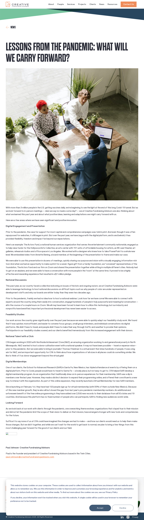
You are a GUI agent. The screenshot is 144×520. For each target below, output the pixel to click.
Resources (112, 4)
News (101, 4)
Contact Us (128, 4)
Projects (82, 4)
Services (71, 4)
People (60, 4)
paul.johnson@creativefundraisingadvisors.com (30, 457)
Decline (123, 508)
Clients (92, 4)
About (51, 4)
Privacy (135, 517)
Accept (100, 508)
